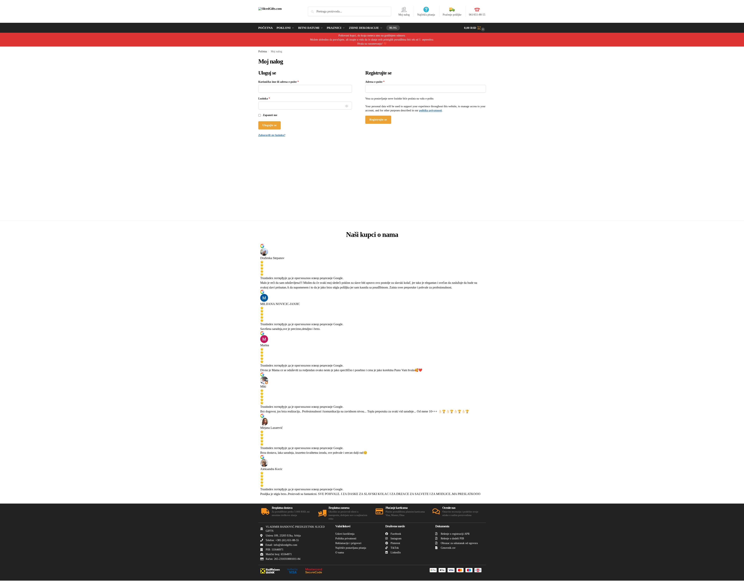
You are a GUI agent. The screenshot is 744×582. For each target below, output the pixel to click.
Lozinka (269, 98)
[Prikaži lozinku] (347, 106)
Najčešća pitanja (426, 14)
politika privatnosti (430, 110)
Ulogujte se (269, 125)
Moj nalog (404, 14)
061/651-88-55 (477, 14)
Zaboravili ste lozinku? (271, 135)
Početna (262, 51)
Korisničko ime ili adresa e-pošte (284, 81)
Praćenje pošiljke (452, 14)
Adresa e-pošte (380, 81)
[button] (475, 28)
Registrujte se (378, 119)
